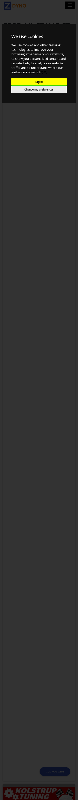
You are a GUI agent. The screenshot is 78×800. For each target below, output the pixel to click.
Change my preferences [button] (39, 89)
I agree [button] (39, 82)
